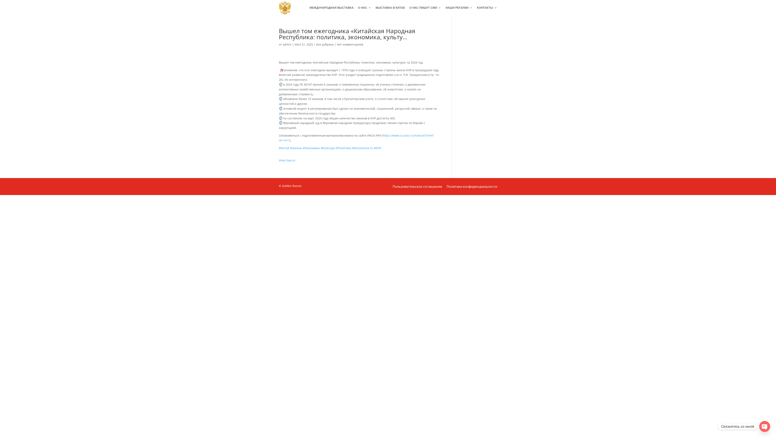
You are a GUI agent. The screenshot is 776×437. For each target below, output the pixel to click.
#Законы (296, 148)
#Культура (328, 148)
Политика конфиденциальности (472, 187)
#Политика (343, 148)
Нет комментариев (350, 44)
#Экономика (311, 148)
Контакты (485, 7)
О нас (362, 7)
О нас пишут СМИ (423, 7)
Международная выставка (332, 7)
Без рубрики (325, 44)
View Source (287, 160)
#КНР (377, 148)
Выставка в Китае (390, 7)
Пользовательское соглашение (417, 187)
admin (287, 44)
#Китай (284, 148)
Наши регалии (457, 7)
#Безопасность (362, 148)
